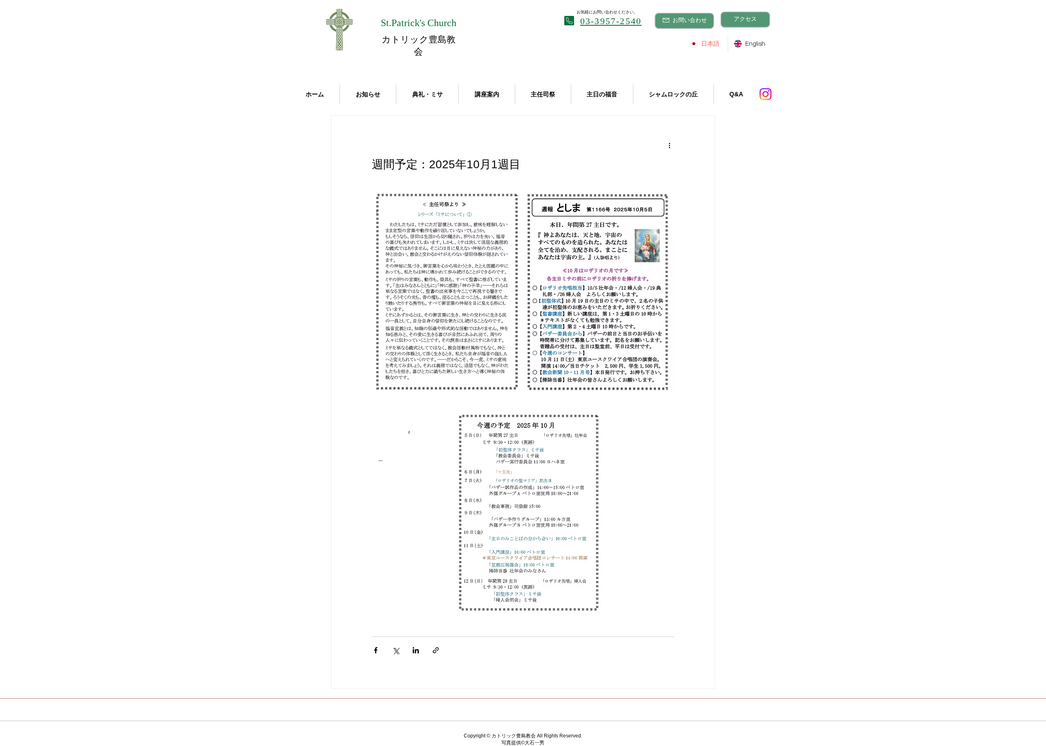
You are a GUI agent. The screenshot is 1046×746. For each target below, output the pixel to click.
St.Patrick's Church (418, 23)
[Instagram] (765, 94)
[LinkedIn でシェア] (416, 650)
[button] (315, 94)
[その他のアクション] (669, 145)
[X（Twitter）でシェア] (396, 650)
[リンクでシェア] (436, 650)
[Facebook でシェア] (376, 650)
